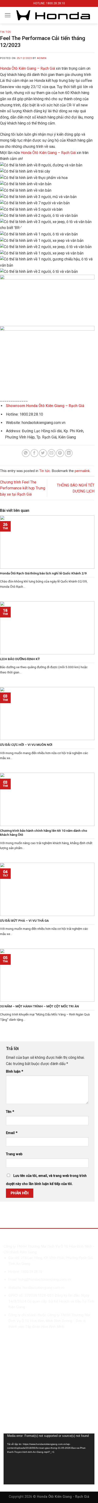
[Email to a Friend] (51, 453)
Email (11, 1133)
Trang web (14, 1154)
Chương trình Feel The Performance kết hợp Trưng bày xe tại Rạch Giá (22, 488)
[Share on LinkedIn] (69, 453)
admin (41, 58)
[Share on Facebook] (34, 453)
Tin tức (5, 32)
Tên (10, 1112)
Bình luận (14, 1072)
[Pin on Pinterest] (60, 453)
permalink (82, 471)
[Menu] (8, 15)
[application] (49, 1458)
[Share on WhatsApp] (26, 453)
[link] (27, 68)
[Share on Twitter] (43, 453)
